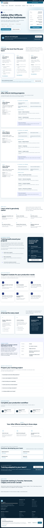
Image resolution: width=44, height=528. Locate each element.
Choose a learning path (6, 29)
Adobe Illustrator (5, 457)
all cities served (24, 491)
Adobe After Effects (34, 506)
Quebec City (21, 514)
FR (33, 5)
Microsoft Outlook (21, 505)
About (27, 5)
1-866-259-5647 (41, 0)
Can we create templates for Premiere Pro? (10, 378)
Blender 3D (25, 457)
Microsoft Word (21, 502)
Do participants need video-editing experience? (10, 374)
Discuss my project (16, 29)
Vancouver (15, 491)
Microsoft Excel (21, 501)
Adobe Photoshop (26, 452)
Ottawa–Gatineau (21, 515)
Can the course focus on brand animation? (9, 384)
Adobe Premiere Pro (5, 452)
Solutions (24, 5)
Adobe (7, 5)
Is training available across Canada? (8, 391)
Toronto (11, 491)
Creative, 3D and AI (18, 5)
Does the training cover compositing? (9, 381)
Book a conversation (35, 2)
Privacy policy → (4, 525)
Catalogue (2, 5)
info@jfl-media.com (35, 0)
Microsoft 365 (11, 5)
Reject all (29, 522)
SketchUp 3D (2, 514)
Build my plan (38, 36)
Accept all (39, 522)
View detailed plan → (20, 75)
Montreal (20, 513)
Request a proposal (36, 27)
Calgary (18, 491)
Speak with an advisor (35, 259)
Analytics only (35, 522)
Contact (30, 5)
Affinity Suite (2, 515)
